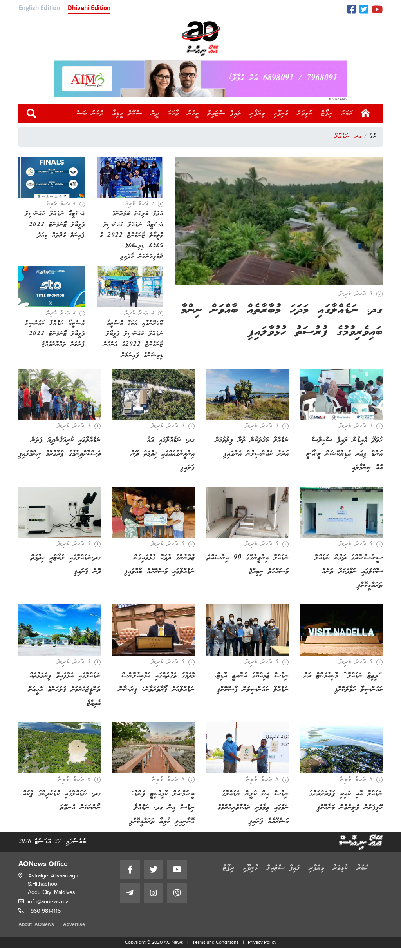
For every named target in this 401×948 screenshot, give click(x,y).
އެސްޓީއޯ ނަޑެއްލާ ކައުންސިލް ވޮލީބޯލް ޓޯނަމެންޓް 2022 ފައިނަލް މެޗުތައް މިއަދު (55, 224)
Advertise (74, 925)
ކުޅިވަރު (304, 113)
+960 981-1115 (44, 911)
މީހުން (193, 113)
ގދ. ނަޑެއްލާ (347, 136)
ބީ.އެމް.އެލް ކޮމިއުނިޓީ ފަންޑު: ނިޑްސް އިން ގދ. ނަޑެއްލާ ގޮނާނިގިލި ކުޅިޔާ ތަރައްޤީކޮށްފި (162, 807)
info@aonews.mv (48, 901)
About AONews (36, 925)
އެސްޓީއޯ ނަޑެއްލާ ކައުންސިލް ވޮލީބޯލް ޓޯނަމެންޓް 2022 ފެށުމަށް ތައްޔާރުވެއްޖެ (55, 333)
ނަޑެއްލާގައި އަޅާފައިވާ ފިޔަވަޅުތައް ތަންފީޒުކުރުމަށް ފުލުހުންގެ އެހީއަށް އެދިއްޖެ (64, 689)
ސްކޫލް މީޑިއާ (127, 113)
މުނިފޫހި (281, 113)
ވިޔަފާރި (257, 113)
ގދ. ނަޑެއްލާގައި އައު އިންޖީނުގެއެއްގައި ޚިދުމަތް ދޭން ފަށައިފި (163, 454)
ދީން (155, 113)
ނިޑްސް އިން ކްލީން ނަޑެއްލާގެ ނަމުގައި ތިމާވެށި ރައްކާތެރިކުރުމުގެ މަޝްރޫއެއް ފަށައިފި (253, 807)
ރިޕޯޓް (327, 113)
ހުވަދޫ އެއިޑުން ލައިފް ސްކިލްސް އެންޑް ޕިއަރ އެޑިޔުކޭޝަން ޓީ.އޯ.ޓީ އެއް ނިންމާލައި (344, 454)
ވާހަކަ (173, 113)
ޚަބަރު (347, 113)
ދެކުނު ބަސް (90, 113)
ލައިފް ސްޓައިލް (224, 113)
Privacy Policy (262, 942)
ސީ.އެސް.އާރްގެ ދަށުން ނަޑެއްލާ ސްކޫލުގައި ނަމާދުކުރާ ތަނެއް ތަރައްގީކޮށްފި (348, 571)
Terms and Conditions (215, 942)
